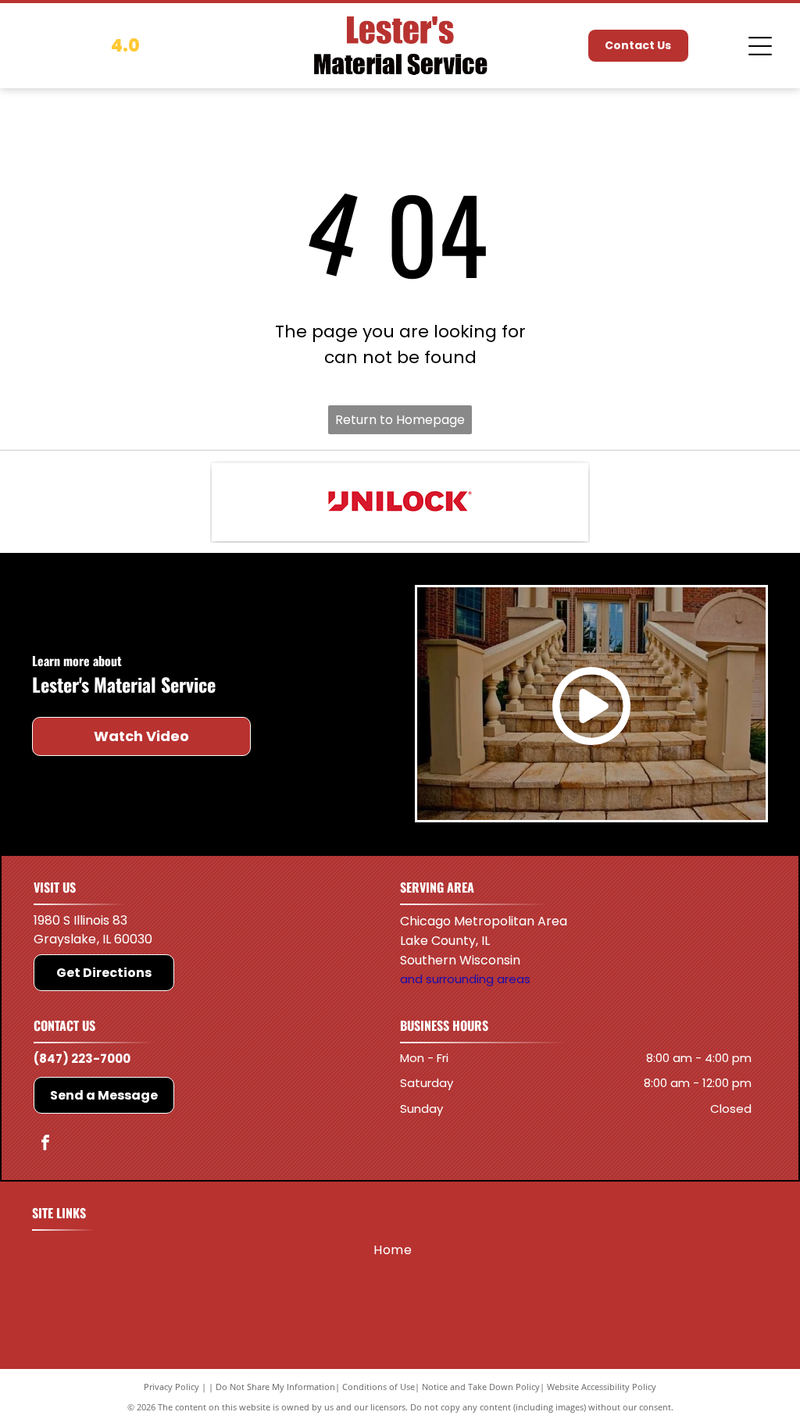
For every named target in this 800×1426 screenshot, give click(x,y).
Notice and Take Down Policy (481, 1386)
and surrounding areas (465, 979)
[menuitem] (392, 1250)
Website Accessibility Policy (601, 1386)
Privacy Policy (171, 1386)
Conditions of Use (378, 1386)
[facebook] (45, 1144)
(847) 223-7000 (82, 1058)
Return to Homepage (400, 420)
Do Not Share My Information (275, 1386)
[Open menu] (760, 46)
